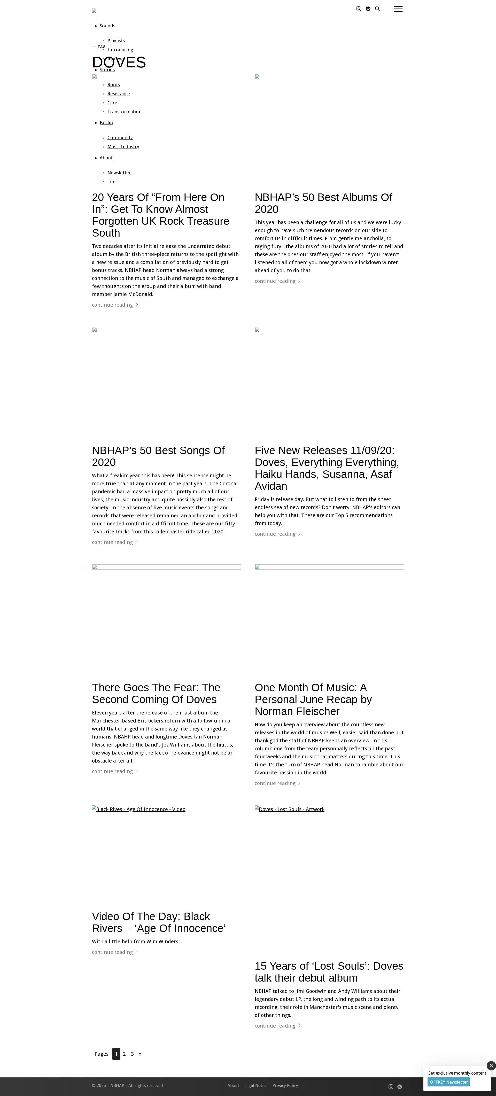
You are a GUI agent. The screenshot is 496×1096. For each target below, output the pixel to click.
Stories (107, 69)
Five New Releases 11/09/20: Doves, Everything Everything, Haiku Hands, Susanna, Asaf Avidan (327, 468)
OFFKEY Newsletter (449, 1082)
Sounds (107, 25)
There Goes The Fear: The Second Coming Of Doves (156, 693)
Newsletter (119, 172)
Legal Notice (255, 1085)
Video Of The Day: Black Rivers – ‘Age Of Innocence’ (159, 922)
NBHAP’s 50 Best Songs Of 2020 (158, 456)
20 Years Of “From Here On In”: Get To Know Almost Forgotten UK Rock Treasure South (160, 215)
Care (112, 102)
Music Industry (123, 146)
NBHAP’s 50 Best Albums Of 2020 (323, 203)
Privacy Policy (285, 1085)
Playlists (116, 40)
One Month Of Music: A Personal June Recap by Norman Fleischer (313, 699)
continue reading (112, 305)
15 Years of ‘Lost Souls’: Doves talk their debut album (329, 972)
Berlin (106, 122)
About (106, 157)
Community (120, 137)
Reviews (116, 58)
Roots (113, 84)
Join (111, 181)
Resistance (118, 93)
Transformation (124, 111)
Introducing (120, 49)
